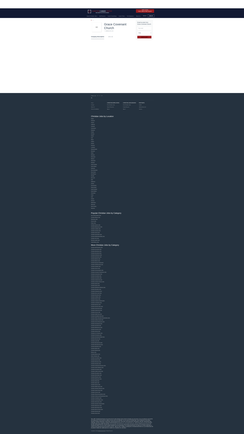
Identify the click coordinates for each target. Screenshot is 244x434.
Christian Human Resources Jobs (98, 321)
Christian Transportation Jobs (97, 399)
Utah (92, 196)
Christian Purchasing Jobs (96, 335)
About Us (93, 106)
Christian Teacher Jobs (95, 224)
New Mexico (93, 173)
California (93, 124)
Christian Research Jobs (96, 376)
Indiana (92, 141)
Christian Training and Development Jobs (99, 396)
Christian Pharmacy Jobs (96, 361)
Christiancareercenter (101, 430)
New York (93, 177)
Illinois (92, 139)
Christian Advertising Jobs (96, 251)
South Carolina (94, 189)
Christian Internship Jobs (96, 325)
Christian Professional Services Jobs (98, 365)
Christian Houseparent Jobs (96, 323)
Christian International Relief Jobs (98, 336)
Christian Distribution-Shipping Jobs (98, 287)
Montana (93, 162)
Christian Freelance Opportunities (98, 300)
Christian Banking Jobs (95, 258)
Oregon (92, 183)
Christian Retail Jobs (95, 380)
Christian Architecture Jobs (96, 254)
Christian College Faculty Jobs (97, 319)
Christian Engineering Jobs (96, 291)
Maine (92, 152)
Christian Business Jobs (96, 304)
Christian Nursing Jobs (95, 359)
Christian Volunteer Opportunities (97, 403)
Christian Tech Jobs (95, 238)
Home (92, 102)
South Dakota (94, 191)
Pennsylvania (93, 185)
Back (93, 20)
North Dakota (93, 166)
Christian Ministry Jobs (95, 217)
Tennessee (93, 192)
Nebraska (93, 168)
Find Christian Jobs (127, 104)
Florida (92, 131)
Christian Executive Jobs (96, 294)
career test (121, 423)
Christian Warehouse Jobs (96, 405)
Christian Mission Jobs (95, 354)
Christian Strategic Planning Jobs (97, 388)
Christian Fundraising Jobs (96, 302)
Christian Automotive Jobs (96, 256)
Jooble (140, 104)
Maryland (93, 151)
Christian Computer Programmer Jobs (98, 272)
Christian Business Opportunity (97, 262)
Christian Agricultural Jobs (96, 253)
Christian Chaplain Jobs (96, 266)
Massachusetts (94, 149)
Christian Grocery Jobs (95, 312)
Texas (92, 194)
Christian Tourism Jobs (95, 392)
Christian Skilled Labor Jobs (96, 386)
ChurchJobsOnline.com (129, 422)
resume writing (126, 423)
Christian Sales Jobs (95, 382)
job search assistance (134, 423)
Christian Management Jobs (96, 342)
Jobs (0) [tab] (110, 36)
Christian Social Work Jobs (96, 234)
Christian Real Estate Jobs (96, 375)
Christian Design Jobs (95, 285)
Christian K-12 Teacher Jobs (96, 333)
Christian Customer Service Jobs (97, 281)
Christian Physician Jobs (96, 363)
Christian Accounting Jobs (96, 249)
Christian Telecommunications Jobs (98, 394)
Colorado (93, 126)
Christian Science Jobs (95, 384)
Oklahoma (93, 181)
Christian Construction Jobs (96, 274)
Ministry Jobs (93, 352)
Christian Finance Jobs (95, 298)
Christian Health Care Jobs (96, 314)
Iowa (92, 137)
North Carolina (94, 164)
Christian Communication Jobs (97, 270)
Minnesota (93, 156)
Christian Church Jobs (95, 268)
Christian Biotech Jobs (95, 260)
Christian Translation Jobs (96, 397)
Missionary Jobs (94, 219)
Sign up (151, 15)
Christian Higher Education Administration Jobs (100, 317)
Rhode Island (93, 187)
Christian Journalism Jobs (96, 357)
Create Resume (126, 106)
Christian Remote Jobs (95, 411)
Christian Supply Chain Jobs (96, 390)
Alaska (92, 118)
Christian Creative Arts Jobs (96, 279)
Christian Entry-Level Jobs (96, 293)
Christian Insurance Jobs (96, 329)
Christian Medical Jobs (95, 350)
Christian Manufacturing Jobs (97, 344)
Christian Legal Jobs (95, 340)
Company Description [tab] (97, 36)
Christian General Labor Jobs (97, 306)
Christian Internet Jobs (95, 331)
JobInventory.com (142, 106)
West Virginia (93, 206)
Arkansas (93, 120)
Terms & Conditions (95, 109)
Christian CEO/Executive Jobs (97, 264)
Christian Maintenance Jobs (96, 226)
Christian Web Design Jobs (96, 407)
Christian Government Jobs (96, 308)
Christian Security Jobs (95, 338)
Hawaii (92, 135)
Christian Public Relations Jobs (97, 367)
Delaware (93, 130)
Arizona (92, 122)
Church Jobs (93, 221)
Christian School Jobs (95, 232)
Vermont (92, 200)
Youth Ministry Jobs (95, 242)
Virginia (92, 198)
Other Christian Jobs (95, 355)
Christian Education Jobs (96, 289)
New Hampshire (94, 170)
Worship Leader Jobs (95, 240)
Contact (92, 104)
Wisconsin (93, 204)
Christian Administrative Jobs (97, 247)
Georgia (92, 133)
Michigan (93, 154)
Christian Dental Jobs (95, 283)
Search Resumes (110, 106)
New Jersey (93, 171)
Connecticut (93, 128)
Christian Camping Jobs (96, 230)
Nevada (92, 175)
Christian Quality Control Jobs (97, 371)
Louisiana (93, 147)
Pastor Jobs (93, 223)
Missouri (92, 158)
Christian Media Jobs (95, 348)
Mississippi (93, 160)
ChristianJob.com (120, 422)
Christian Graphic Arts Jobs (96, 310)
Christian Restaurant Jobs (96, 378)
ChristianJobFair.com (141, 422)
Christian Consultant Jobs (96, 275)
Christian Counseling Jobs (96, 277)
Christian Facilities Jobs (96, 228)
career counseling (113, 423)
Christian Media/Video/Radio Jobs (98, 236)
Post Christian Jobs (111, 104)
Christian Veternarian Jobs (96, 401)
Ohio (92, 179)
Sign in (144, 15)
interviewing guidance (145, 423)
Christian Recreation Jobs (96, 373)
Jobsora (140, 109)
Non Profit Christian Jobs (96, 215)
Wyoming (93, 208)
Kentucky (93, 145)
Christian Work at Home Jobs (97, 409)
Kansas (92, 143)
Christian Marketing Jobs (96, 346)
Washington (93, 202)
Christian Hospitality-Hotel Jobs (97, 315)
